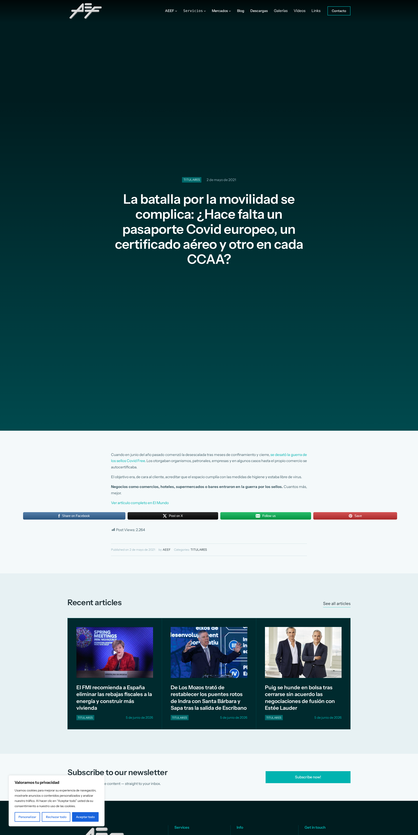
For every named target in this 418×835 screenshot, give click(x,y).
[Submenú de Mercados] (230, 11)
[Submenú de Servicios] (205, 11)
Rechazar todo (56, 817)
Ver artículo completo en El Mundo (140, 503)
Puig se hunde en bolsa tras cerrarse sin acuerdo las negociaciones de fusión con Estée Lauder (300, 697)
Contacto (339, 11)
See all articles (337, 603)
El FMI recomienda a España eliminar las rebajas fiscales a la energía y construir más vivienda (114, 697)
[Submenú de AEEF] (176, 11)
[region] (56, 800)
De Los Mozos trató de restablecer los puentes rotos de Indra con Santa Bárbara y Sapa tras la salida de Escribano (209, 697)
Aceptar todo (85, 817)
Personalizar (27, 817)
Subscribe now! (308, 777)
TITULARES (192, 180)
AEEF (166, 550)
